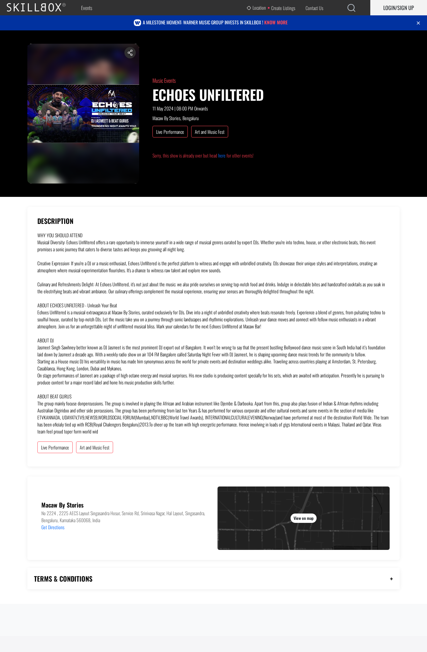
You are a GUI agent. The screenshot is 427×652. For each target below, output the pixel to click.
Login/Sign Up (398, 8)
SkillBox (41, 8)
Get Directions (52, 527)
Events (86, 7)
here (222, 155)
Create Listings (283, 7)
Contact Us (314, 7)
